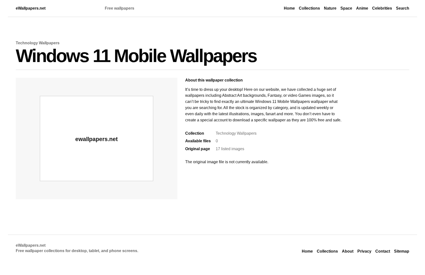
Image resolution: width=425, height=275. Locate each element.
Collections (309, 8)
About (347, 251)
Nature (330, 8)
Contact (382, 251)
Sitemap (401, 251)
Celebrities (382, 8)
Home (289, 8)
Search (402, 8)
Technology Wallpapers (38, 43)
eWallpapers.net (31, 8)
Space (346, 8)
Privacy (364, 251)
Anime (362, 8)
